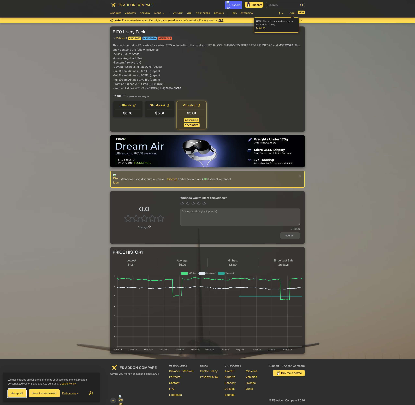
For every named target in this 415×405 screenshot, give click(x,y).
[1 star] (183, 204)
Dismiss (261, 28)
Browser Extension (181, 371)
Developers (203, 13)
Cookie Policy (209, 371)
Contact (174, 383)
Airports (130, 13)
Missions (251, 371)
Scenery (145, 13)
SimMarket (157, 105)
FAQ (234, 13)
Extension (247, 13)
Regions (219, 13)
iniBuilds (126, 105)
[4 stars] (199, 204)
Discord (236, 5)
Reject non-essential (44, 393)
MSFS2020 (149, 38)
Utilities (230, 389)
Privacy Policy (209, 377)
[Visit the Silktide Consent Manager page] (91, 393)
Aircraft (115, 13)
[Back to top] (113, 400)
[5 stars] (204, 204)
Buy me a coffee (291, 373)
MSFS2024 (165, 38)
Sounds (229, 395)
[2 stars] (188, 204)
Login (292, 13)
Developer (191, 125)
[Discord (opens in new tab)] (121, 400)
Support (256, 5)
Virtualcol (121, 38)
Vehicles (251, 377)
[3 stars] (194, 204)
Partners (174, 377)
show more (173, 88)
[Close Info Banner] (301, 20)
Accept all (17, 393)
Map (189, 13)
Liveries (251, 383)
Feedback (175, 395)
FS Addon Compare (136, 5)
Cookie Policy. (68, 383)
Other (249, 389)
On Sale (178, 13)
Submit (290, 235)
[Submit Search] (301, 5)
